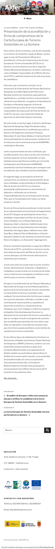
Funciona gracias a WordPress (16, 540)
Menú (28, 18)
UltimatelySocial (46, 547)
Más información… (11, 378)
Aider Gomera (36, 28)
